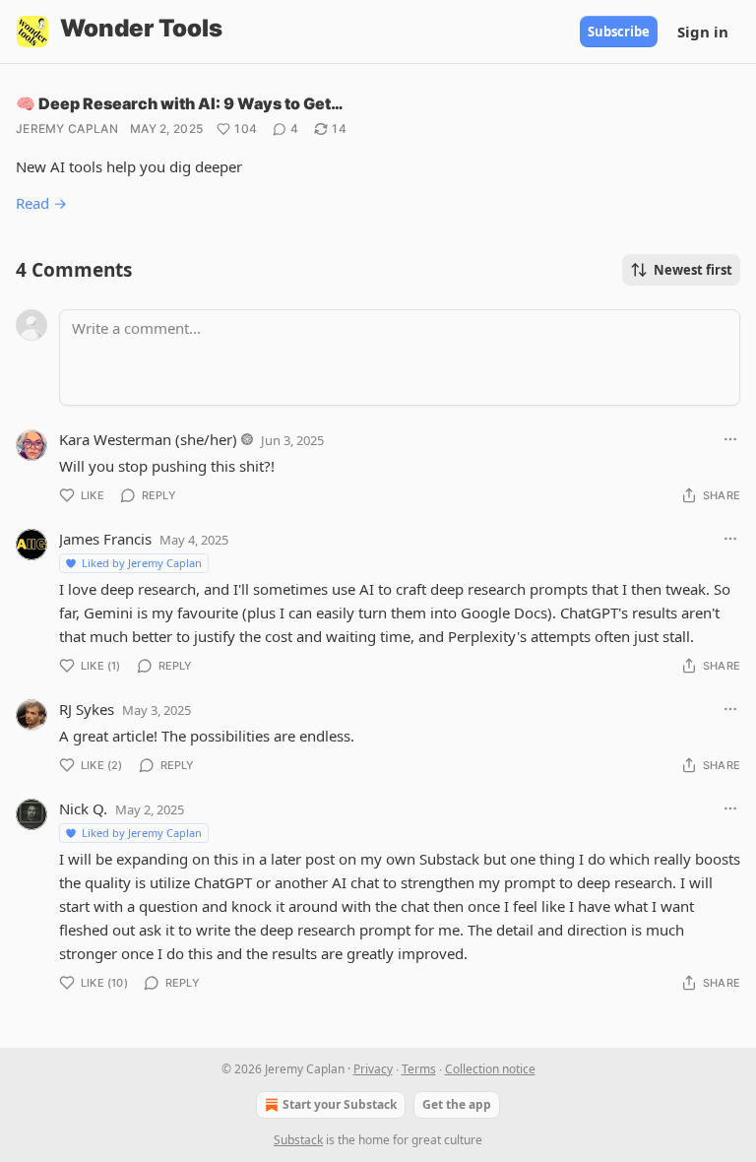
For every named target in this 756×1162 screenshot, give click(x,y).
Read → (41, 203)
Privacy (373, 1069)
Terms (419, 1069)
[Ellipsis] (730, 439)
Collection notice (490, 1069)
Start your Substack (340, 1104)
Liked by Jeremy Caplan (142, 562)
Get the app (456, 1104)
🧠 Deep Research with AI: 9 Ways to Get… (180, 103)
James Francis (105, 539)
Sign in (702, 31)
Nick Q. (83, 808)
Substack (298, 1139)
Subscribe (619, 31)
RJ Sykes (86, 709)
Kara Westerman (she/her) (148, 439)
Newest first (693, 270)
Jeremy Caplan (67, 128)
